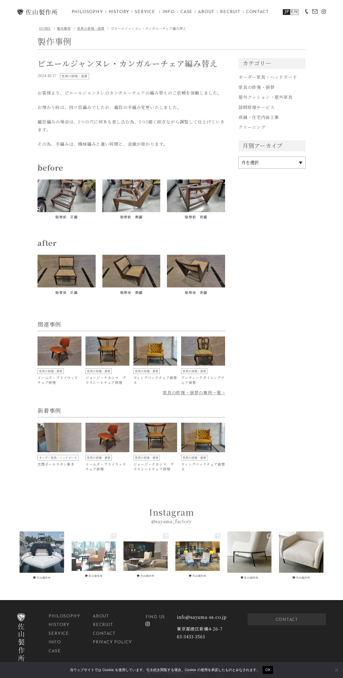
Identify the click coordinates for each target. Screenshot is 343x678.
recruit (230, 12)
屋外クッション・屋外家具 (265, 97)
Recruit (103, 625)
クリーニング (252, 127)
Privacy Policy (112, 642)
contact (257, 12)
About (101, 616)
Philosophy (64, 616)
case (186, 12)
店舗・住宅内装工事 (258, 117)
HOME (45, 28)
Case (55, 651)
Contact (104, 634)
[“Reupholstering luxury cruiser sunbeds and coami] (41, 556)
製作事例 (64, 28)
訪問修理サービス (256, 107)
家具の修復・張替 (91, 28)
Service (59, 634)
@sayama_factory (171, 521)
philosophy (87, 12)
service (145, 12)
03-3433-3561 (191, 637)
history (119, 12)
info (168, 12)
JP (286, 12)
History (59, 625)
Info (55, 642)
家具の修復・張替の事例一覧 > (194, 392)
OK (267, 670)
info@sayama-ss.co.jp (202, 617)
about (206, 12)
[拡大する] (88, 186)
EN (294, 12)
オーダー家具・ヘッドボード (267, 77)
